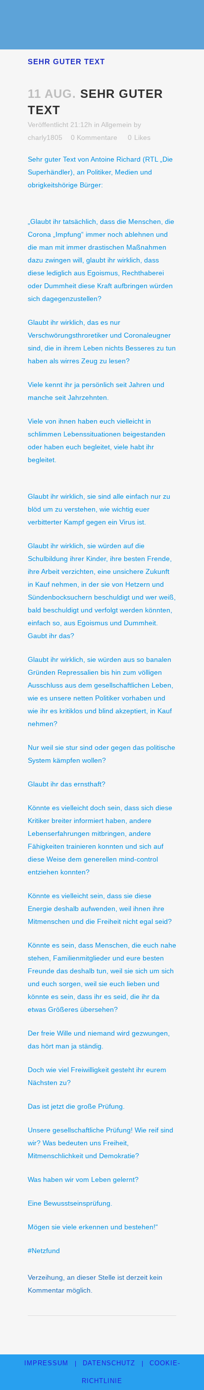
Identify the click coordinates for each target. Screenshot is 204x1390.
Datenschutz (109, 1363)
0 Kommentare (94, 137)
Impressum (46, 1363)
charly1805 (45, 137)
